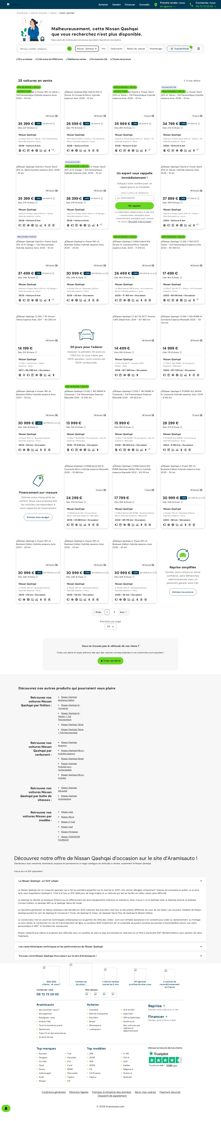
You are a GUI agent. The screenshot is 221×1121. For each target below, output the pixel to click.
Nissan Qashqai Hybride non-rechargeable (67, 766)
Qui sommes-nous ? (49, 1009)
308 (91, 1061)
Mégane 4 (128, 1069)
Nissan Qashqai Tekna (72, 724)
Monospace (95, 1025)
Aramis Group (46, 1037)
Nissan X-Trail (68, 821)
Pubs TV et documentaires (52, 1033)
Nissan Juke (67, 812)
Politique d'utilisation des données (111, 1092)
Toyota (70, 1077)
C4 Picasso (95, 1073)
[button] (96, 48)
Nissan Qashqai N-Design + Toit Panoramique (69, 716)
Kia (69, 1061)
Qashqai (127, 1077)
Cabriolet (128, 1013)
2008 (92, 1057)
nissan (53, 13)
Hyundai (71, 1057)
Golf (125, 1061)
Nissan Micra (67, 817)
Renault (43, 1053)
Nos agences (45, 1013)
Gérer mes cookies (145, 1092)
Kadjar (126, 1065)
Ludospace (95, 1029)
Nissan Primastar (69, 831)
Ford (69, 1065)
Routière (93, 1017)
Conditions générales (54, 1092)
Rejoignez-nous (47, 1017)
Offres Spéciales (131, 1017)
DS (68, 1081)
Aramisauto (22, 13)
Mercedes (72, 1073)
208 (91, 1053)
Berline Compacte (98, 1013)
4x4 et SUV (129, 1009)
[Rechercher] (69, 48)
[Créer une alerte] (6, 1108)
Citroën (43, 1061)
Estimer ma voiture (182, 592)
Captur (93, 1077)
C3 (90, 1069)
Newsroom (44, 1029)
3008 (92, 1065)
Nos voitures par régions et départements (131, 1028)
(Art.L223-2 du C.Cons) (139, 221)
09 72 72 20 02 (48, 994)
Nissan (42, 1081)
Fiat (69, 1053)
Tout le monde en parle (50, 1025)
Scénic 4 (127, 1073)
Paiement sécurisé (170, 1092)
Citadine (93, 1009)
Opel (41, 1065)
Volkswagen (45, 1073)
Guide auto (129, 1021)
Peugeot (43, 1057)
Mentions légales (78, 1092)
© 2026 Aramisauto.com (110, 1106)
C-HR (126, 1053)
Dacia (42, 1069)
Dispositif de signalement (112, 1095)
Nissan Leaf (67, 826)
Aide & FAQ (45, 1021)
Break (92, 1021)
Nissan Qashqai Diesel (72, 758)
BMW (70, 1069)
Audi (41, 1077)
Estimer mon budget (38, 517)
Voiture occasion (39, 13)
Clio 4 (126, 1057)
